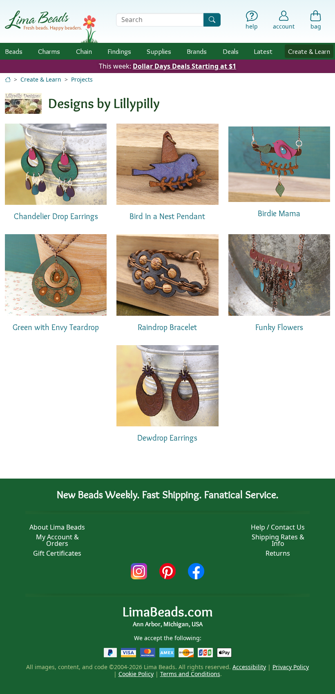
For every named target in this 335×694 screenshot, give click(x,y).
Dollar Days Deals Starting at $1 (184, 66)
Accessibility (249, 667)
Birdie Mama (279, 213)
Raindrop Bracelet (167, 327)
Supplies (159, 51)
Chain (84, 51)
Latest (263, 51)
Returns (278, 553)
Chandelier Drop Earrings (56, 216)
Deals (231, 51)
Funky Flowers (279, 327)
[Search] (212, 20)
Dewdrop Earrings (167, 438)
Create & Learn (309, 51)
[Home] (8, 79)
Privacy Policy (290, 667)
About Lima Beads (57, 527)
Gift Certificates (57, 553)
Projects (82, 79)
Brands (197, 51)
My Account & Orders (57, 540)
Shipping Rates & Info (278, 540)
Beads (13, 51)
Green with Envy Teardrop (56, 327)
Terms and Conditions (190, 674)
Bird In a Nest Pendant (167, 216)
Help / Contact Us (278, 527)
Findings (119, 51)
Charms (49, 51)
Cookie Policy (136, 674)
